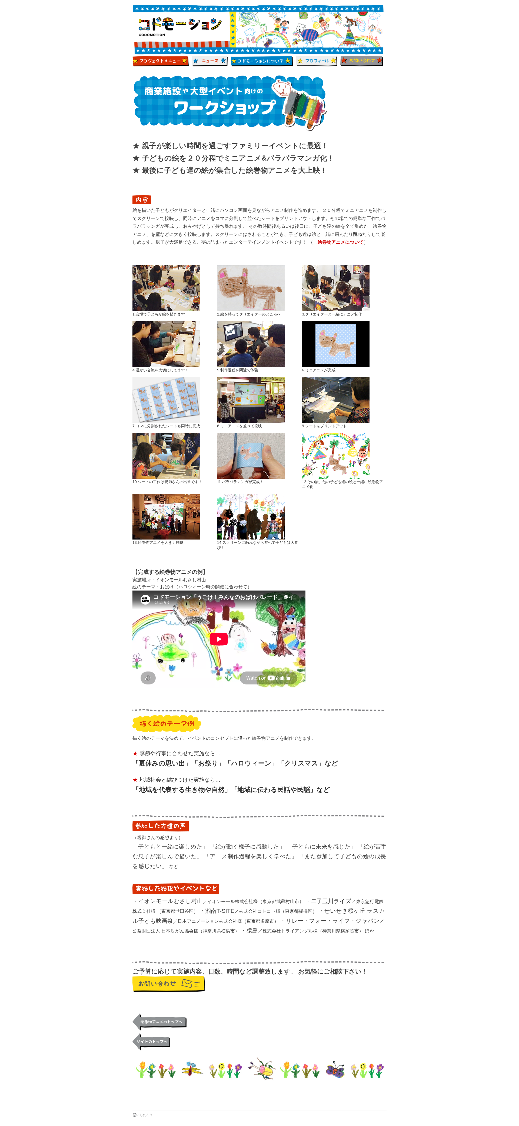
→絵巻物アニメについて (338, 242)
